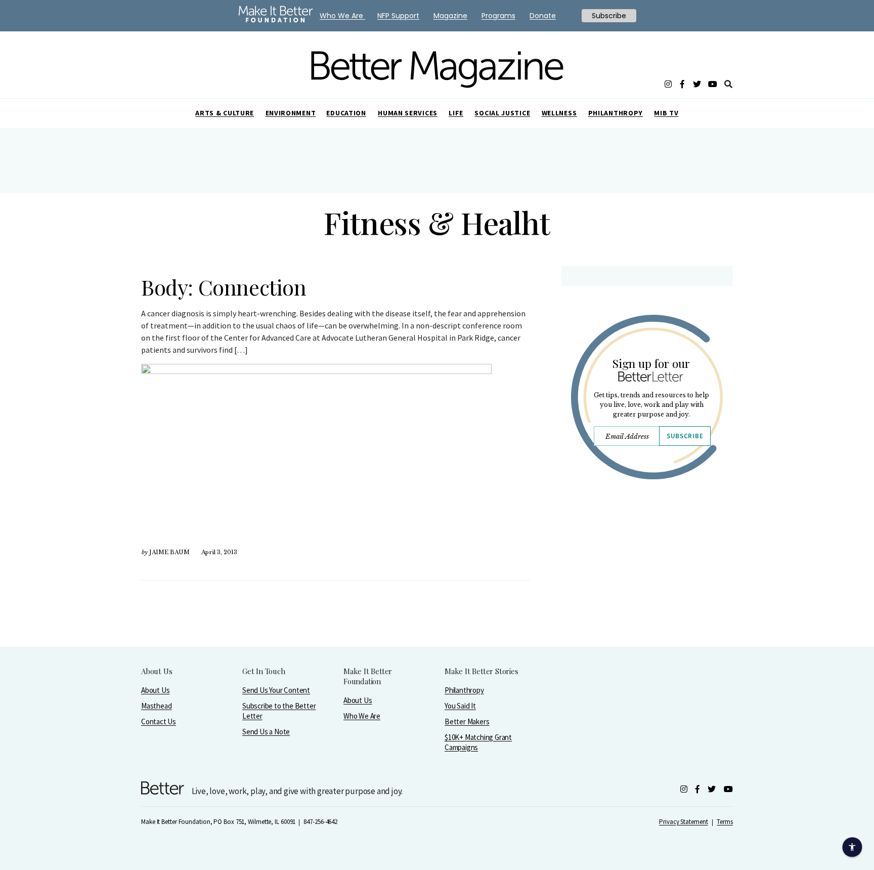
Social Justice (502, 112)
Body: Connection (224, 287)
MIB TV (666, 112)
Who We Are (361, 716)
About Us (155, 690)
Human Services (408, 112)
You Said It (460, 706)
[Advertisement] (646, 575)
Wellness (559, 112)
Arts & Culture (224, 112)
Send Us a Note (266, 731)
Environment (291, 112)
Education (346, 112)
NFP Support (398, 16)
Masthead (156, 706)
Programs (498, 16)
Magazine (450, 16)
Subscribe (685, 436)
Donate (543, 16)
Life (456, 112)
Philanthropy (615, 112)
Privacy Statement (683, 821)
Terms (725, 821)
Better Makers (467, 721)
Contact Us (158, 721)
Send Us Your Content (276, 690)
